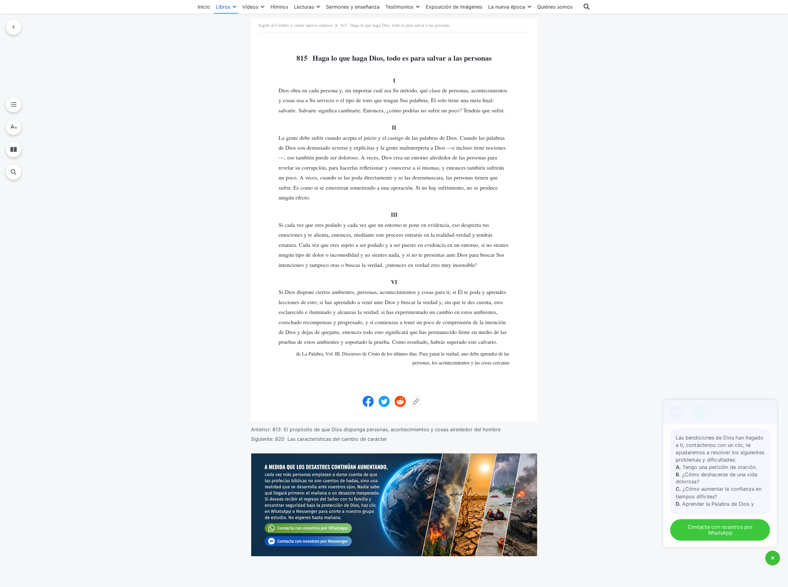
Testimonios (399, 7)
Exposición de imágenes (454, 7)
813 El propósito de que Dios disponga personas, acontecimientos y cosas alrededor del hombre (386, 429)
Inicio (204, 7)
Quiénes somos (555, 7)
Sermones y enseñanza (353, 7)
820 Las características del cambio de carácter (331, 439)
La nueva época (506, 7)
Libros (223, 7)
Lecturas (304, 7)
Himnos (279, 7)
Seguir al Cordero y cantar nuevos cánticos (295, 25)
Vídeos (250, 7)
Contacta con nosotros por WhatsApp (721, 530)
